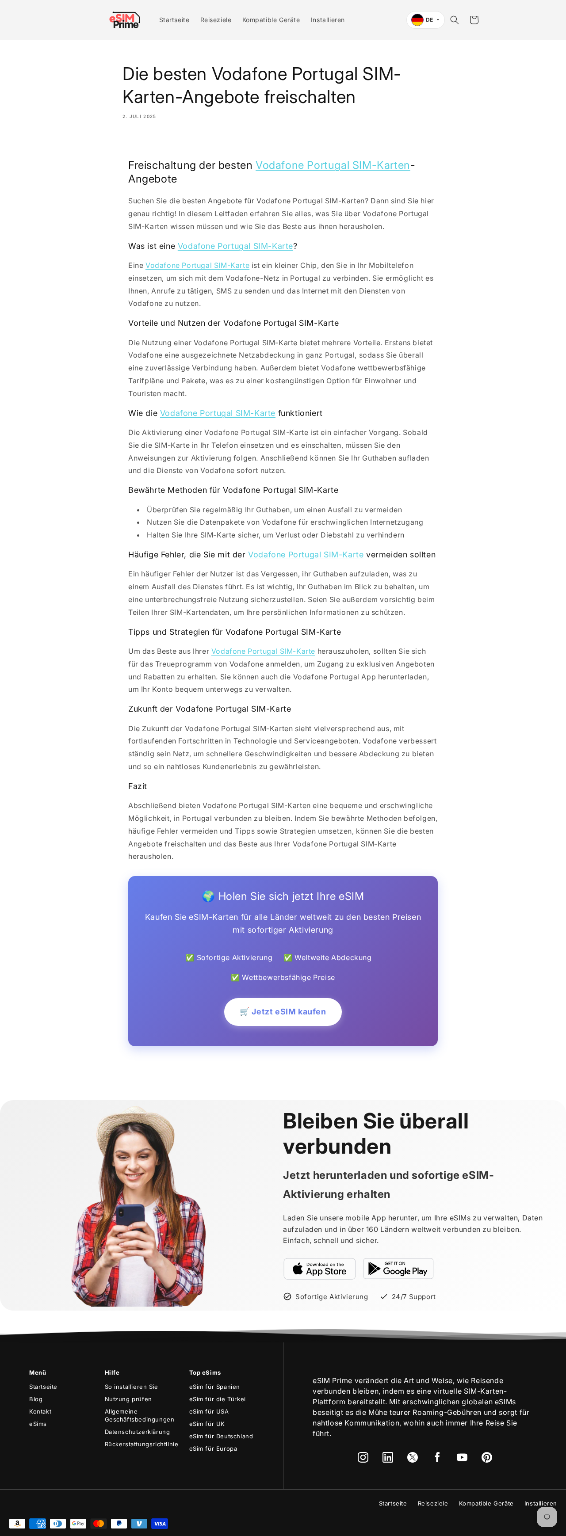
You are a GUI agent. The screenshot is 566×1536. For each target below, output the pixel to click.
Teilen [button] (142, 141)
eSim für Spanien (215, 1386)
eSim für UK (207, 1423)
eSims (38, 1423)
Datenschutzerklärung (137, 1431)
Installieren (540, 1503)
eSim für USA (209, 1411)
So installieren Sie (131, 1386)
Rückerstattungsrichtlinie (142, 1444)
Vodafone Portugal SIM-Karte (235, 246)
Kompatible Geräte (486, 1503)
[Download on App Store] (319, 1269)
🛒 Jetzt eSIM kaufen (283, 1011)
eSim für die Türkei (217, 1399)
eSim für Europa (213, 1448)
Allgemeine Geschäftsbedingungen (140, 1415)
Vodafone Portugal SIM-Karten (333, 165)
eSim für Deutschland (221, 1436)
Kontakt (40, 1411)
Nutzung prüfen (128, 1399)
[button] (454, 20)
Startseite (43, 1386)
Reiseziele (433, 1503)
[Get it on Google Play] (398, 1269)
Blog (35, 1399)
